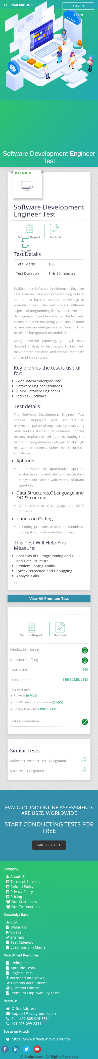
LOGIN (78, 15)
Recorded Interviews (27, 977)
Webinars (19, 927)
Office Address (24, 1008)
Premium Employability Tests (35, 993)
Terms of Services (25, 881)
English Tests (22, 972)
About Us (18, 876)
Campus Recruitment (29, 982)
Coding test (20, 962)
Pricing (16, 896)
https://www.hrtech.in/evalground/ (41, 1039)
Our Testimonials (25, 906)
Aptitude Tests (23, 967)
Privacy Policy (22, 891)
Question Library (25, 987)
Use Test (60, 634)
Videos (15, 932)
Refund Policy (22, 886)
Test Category (22, 942)
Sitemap (17, 937)
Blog (14, 922)
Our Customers (24, 901)
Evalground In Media (28, 947)
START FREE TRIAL (49, 845)
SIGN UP (78, 6)
